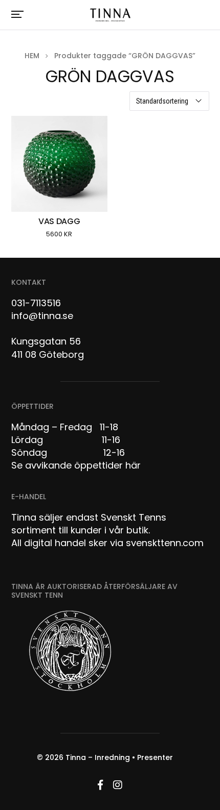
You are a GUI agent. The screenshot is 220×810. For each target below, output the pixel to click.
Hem (32, 56)
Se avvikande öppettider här (76, 465)
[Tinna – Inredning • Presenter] (110, 15)
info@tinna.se (42, 315)
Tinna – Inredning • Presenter (119, 757)
